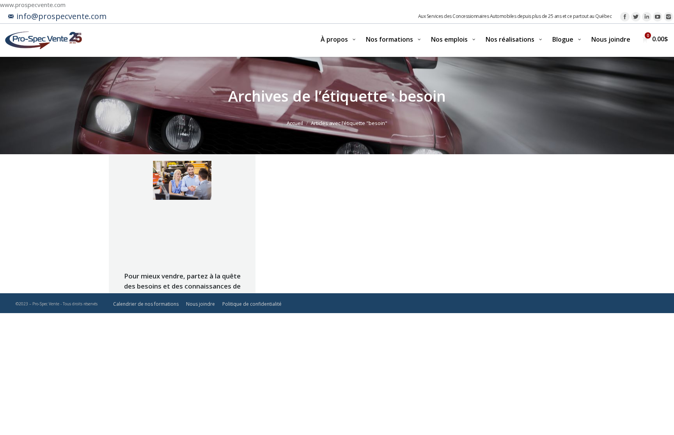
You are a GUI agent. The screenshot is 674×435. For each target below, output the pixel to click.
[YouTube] (657, 16)
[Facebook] (625, 16)
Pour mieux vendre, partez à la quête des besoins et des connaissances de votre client (182, 286)
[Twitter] (635, 16)
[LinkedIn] (646, 16)
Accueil (295, 123)
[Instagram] (668, 16)
